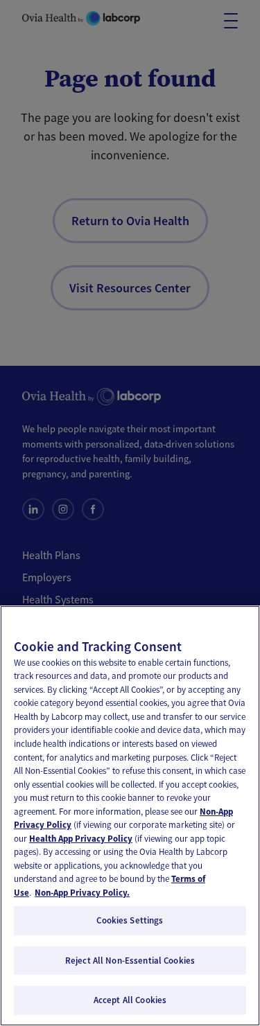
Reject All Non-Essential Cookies (130, 960)
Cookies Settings (129, 920)
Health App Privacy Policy (80, 838)
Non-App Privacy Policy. (82, 893)
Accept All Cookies (130, 1000)
